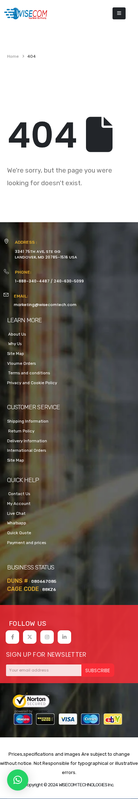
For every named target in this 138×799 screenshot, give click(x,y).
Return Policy (20, 431)
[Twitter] (29, 637)
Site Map (15, 353)
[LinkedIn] (64, 637)
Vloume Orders (21, 363)
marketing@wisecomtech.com (45, 304)
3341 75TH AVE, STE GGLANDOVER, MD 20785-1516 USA (46, 254)
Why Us (14, 343)
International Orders (26, 450)
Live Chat (16, 513)
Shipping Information (27, 421)
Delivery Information (27, 440)
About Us (16, 334)
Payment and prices (26, 542)
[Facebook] (12, 637)
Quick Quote (19, 532)
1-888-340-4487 (32, 281)
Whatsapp (16, 522)
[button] (17, 780)
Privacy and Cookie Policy (32, 382)
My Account (18, 503)
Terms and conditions (28, 372)
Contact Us (18, 493)
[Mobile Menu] (119, 13)
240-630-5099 (69, 281)
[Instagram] (47, 637)
